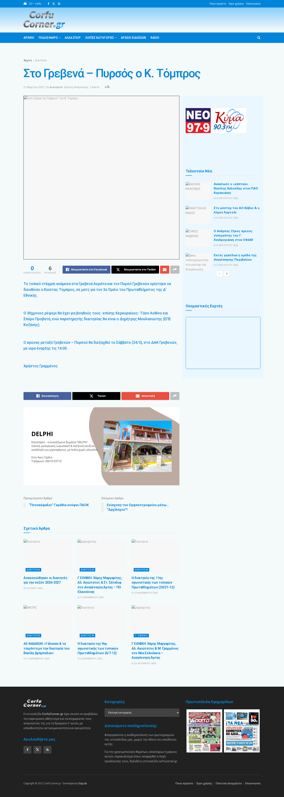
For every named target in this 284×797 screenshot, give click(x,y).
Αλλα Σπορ (73, 37)
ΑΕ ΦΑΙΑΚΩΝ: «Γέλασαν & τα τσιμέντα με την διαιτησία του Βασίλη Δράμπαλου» (46, 648)
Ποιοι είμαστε (218, 3)
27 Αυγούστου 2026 (227, 198)
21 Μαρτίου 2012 (33, 87)
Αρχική (27, 60)
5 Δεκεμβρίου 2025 (90, 658)
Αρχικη (28, 37)
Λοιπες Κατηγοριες (99, 37)
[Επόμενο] (227, 274)
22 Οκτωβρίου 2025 (144, 663)
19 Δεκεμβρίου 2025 (91, 597)
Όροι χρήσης (236, 3)
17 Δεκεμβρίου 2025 (37, 658)
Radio (155, 37)
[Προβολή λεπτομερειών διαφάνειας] (101, 446)
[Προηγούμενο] (219, 274)
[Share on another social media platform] (174, 270)
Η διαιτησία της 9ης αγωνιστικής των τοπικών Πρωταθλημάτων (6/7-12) (98, 648)
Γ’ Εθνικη (141, 635)
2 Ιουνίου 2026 (34, 588)
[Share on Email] (164, 270)
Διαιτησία (41, 60)
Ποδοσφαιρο (48, 37)
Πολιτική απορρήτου (229, 783)
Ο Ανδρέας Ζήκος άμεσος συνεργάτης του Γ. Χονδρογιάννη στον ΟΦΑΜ (233, 235)
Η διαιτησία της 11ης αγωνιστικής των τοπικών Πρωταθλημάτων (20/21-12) (153, 582)
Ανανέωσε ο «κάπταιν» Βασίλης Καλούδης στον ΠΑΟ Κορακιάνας (236, 188)
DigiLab (82, 783)
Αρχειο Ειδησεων (133, 37)
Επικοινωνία (253, 3)
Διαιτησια (33, 569)
